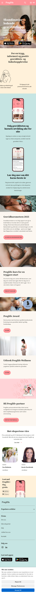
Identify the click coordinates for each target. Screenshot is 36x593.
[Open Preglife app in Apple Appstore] (5, 491)
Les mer (7, 330)
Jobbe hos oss (5, 532)
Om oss (3, 520)
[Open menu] (2, 3)
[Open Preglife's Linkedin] (6, 547)
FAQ (2, 528)
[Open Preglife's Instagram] (2, 547)
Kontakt (3, 536)
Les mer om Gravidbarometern (13, 237)
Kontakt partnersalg (11, 420)
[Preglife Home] (9, 3)
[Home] (18, 502)
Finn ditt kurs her (10, 291)
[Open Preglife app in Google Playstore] (5, 494)
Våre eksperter (6, 524)
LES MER (7, 372)
